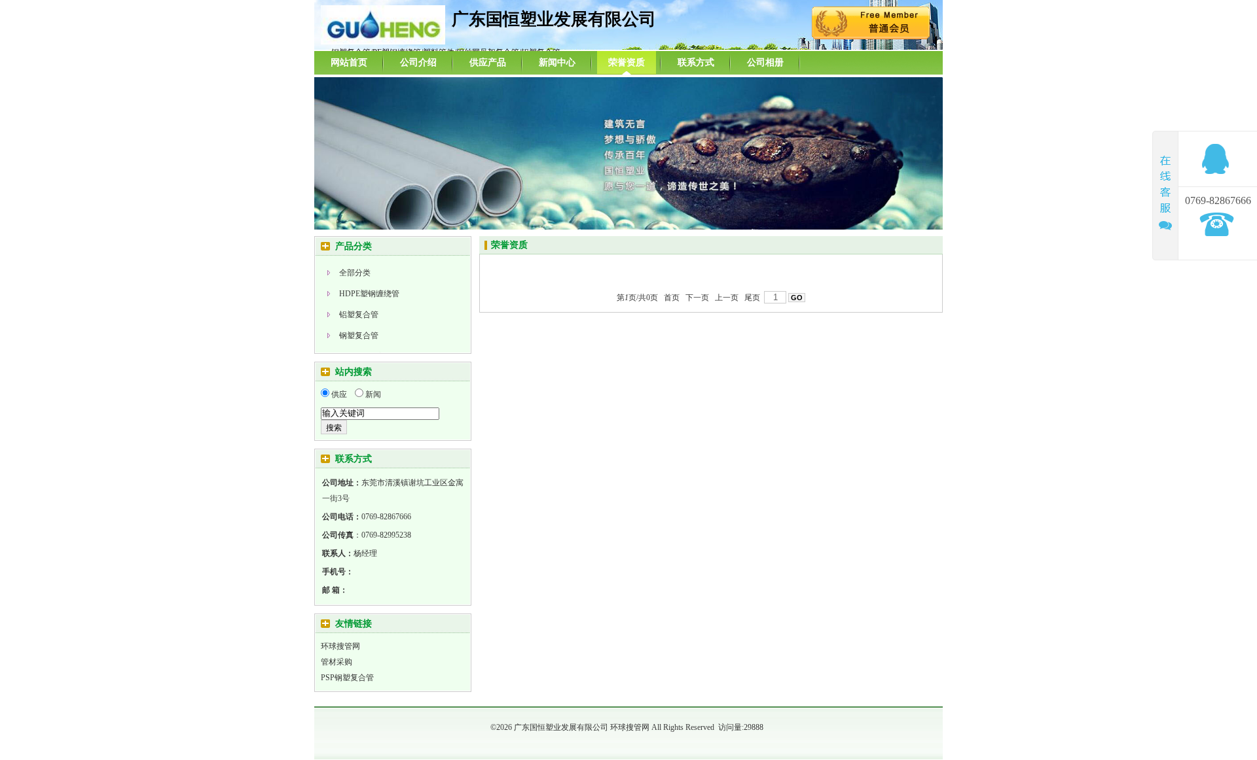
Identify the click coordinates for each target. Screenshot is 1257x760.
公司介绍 (418, 62)
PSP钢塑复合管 (347, 677)
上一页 (726, 297)
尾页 (752, 297)
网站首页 (349, 62)
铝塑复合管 (358, 314)
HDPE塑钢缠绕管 (369, 293)
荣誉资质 (626, 62)
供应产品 (487, 62)
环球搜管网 (340, 646)
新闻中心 (557, 62)
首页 (672, 297)
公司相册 (765, 62)
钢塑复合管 (358, 335)
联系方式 (696, 62)
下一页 (697, 297)
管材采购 (336, 661)
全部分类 (355, 272)
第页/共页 (637, 297)
